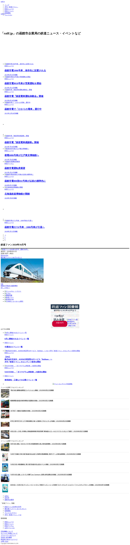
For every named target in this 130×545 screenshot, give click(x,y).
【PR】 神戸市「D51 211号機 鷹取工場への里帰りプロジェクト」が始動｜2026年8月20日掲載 (40, 421)
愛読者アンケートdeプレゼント (11, 257)
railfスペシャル (10, 528)
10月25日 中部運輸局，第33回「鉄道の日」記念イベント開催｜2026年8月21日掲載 (37, 464)
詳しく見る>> (5, 288)
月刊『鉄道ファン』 (11, 7)
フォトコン (8, 15)
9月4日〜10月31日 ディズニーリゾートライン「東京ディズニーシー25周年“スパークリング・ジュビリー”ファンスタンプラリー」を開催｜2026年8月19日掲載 (59, 485)
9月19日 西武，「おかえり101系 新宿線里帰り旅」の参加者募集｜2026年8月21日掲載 (38, 444)
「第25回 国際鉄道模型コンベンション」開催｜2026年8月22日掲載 (32, 390)
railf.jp (3, 1)
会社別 (7, 498)
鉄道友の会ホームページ (9, 539)
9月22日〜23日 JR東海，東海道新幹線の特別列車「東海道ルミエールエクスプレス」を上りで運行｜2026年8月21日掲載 (49, 431)
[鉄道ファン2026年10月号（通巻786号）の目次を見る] (15, 249)
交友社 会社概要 (6, 537)
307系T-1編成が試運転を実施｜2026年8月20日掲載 (28, 411)
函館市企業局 (9, 500)
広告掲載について (7, 531)
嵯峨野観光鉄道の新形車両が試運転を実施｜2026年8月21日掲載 (31, 400)
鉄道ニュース (9, 9)
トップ (7, 5)
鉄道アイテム (9, 526)
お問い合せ (4, 541)
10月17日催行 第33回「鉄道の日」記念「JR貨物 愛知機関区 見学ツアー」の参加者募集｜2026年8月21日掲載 (45, 454)
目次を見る (4, 255)
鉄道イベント (9, 11)
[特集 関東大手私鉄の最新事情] (22, 282)
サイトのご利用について (9, 533)
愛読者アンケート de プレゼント (16, 509)
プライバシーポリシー (8, 535)
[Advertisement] (62, 119)
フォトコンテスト (11, 513)
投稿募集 (8, 13)
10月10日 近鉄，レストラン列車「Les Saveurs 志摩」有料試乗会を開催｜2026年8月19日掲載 (41, 474)
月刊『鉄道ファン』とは (13, 515)
